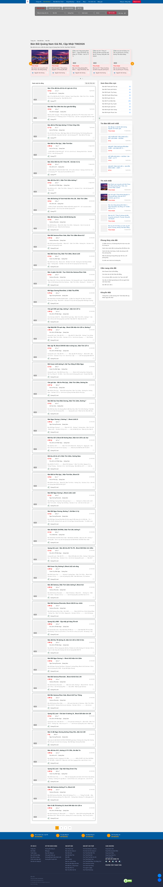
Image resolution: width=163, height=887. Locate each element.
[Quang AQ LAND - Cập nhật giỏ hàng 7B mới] (40, 627)
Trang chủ (38, 1)
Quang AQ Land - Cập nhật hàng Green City (62, 769)
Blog (84, 1)
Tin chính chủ (92, 1)
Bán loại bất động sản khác (72, 863)
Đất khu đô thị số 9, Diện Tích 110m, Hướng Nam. (64, 456)
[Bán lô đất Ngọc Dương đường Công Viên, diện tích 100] (40, 737)
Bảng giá (100, 1)
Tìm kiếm (112, 12)
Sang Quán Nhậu (109, 853)
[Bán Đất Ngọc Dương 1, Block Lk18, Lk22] (40, 498)
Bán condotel (68, 859)
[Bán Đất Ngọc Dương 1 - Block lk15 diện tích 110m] (40, 664)
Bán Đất (67, 857)
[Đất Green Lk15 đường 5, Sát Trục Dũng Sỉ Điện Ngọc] (40, 370)
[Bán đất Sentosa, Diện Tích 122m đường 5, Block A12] (40, 590)
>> (69, 827)
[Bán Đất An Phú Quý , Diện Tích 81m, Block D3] (40, 480)
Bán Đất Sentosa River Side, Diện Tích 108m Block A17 (66, 235)
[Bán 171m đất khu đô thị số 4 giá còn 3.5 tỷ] (40, 94)
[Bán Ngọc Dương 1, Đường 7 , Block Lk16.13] (40, 425)
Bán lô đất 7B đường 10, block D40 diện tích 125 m (65, 805)
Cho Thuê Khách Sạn (88, 859)
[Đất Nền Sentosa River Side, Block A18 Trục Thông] (40, 701)
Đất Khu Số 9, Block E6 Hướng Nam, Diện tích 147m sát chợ (68, 438)
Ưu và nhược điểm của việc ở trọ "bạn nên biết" (115, 277)
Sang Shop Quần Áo (110, 855)
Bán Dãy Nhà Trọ (69, 867)
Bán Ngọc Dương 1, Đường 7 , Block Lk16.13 (63, 419)
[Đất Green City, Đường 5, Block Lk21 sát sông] (40, 572)
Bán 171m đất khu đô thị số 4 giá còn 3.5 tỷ (62, 88)
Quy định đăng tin (49, 853)
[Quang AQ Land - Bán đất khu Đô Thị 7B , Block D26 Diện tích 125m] (40, 554)
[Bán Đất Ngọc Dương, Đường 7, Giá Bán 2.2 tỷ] (40, 517)
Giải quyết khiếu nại (50, 855)
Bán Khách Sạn (69, 848)
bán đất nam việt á (107, 284)
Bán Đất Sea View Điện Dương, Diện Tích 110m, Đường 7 (67, 401)
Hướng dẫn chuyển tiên (51, 859)
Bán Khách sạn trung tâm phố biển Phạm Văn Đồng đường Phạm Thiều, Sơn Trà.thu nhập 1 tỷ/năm (39, 68)
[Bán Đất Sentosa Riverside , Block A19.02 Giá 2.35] (40, 682)
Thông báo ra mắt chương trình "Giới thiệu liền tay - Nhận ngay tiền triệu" (116, 296)
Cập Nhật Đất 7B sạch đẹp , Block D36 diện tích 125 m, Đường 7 (69, 327)
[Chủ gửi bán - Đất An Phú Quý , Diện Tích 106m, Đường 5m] (40, 388)
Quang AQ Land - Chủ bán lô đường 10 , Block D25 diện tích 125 (69, 713)
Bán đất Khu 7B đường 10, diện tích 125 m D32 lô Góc (66, 640)
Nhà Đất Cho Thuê (58, 1)
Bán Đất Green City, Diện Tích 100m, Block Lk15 (64, 254)
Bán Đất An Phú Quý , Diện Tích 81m (60, 143)
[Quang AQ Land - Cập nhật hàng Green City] (40, 774)
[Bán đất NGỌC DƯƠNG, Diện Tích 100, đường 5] (40, 535)
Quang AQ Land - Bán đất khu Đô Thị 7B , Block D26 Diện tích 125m (70, 548)
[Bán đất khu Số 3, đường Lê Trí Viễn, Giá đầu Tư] (40, 756)
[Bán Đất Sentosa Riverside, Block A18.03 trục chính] (40, 609)
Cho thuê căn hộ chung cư (89, 850)
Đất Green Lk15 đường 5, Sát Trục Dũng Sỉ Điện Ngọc (66, 364)
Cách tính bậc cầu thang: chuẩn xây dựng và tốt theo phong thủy (115, 252)
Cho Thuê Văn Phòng (88, 865)
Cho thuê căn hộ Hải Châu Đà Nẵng (112, 274)
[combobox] (58, 13)
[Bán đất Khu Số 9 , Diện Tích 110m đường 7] (40, 186)
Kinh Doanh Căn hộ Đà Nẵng (110, 271)
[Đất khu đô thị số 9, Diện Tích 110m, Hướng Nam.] (40, 462)
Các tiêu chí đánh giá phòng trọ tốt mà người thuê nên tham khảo (115, 280)
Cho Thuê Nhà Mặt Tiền (89, 853)
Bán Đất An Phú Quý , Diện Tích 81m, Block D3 (63, 474)
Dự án (78, 1)
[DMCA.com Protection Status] (128, 881)
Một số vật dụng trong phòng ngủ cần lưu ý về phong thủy (114, 256)
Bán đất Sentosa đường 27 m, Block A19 (61, 787)
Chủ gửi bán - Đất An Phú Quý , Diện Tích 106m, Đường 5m (68, 382)
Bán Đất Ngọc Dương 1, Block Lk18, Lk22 (61, 493)
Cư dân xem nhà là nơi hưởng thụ (111, 260)
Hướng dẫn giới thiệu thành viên (53, 857)
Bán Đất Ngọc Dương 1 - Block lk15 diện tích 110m (65, 658)
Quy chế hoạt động (35, 855)
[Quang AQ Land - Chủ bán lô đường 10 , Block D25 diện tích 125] (40, 719)
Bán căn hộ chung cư (70, 850)
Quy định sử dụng (35, 857)
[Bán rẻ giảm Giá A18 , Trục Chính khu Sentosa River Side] (40, 278)
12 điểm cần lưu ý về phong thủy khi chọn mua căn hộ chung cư (116, 244)
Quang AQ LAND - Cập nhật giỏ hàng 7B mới (63, 621)
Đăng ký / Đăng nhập (125, 1)
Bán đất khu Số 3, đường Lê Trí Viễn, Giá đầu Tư (64, 750)
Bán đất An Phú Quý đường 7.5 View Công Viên (64, 125)
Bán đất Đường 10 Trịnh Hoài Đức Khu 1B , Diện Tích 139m (68, 198)
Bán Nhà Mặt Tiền (69, 855)
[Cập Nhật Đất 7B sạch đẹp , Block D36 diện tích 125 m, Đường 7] (40, 333)
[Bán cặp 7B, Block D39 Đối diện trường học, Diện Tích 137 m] (40, 351)
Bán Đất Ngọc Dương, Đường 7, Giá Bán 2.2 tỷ (63, 511)
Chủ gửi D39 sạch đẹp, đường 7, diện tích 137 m (64, 309)
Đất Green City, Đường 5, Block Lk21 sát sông (63, 566)
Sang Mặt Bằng (109, 857)
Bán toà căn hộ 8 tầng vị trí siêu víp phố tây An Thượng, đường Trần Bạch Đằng (121, 68)
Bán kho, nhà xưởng (70, 861)
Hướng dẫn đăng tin (50, 848)
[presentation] (30, 63)
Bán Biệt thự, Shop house (71, 865)
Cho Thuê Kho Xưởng (88, 863)
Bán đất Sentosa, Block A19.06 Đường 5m (62, 217)
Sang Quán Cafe (109, 848)
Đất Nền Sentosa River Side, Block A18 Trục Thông (65, 695)
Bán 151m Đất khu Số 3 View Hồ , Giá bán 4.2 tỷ (64, 162)
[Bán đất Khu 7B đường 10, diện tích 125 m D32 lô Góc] (40, 645)
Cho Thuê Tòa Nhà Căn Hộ (89, 857)
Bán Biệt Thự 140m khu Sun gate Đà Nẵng (62, 106)
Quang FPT (53, 101)
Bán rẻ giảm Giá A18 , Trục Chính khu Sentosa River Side (67, 272)
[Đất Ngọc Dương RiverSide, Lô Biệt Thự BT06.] (40, 296)
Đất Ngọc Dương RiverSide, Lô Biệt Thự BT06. (63, 290)
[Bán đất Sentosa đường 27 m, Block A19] (40, 793)
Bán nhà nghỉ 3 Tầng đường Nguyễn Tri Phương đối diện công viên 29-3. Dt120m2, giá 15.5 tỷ (60, 68)
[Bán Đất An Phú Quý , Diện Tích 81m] (40, 149)
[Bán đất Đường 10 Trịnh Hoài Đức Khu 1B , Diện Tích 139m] (40, 204)
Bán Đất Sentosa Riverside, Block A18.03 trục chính (65, 603)
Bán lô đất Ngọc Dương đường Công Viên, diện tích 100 (66, 732)
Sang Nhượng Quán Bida (111, 850)
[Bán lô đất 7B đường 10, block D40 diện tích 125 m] (40, 811)
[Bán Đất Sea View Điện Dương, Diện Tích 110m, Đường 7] (40, 406)
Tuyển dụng (33, 853)
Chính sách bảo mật (35, 859)
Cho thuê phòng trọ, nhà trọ (89, 848)
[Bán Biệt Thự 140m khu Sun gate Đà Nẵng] (40, 112)
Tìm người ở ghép (87, 867)
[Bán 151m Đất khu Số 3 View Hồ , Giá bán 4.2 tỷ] (40, 167)
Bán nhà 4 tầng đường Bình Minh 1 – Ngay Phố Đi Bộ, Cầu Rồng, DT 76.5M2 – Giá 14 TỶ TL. (80, 68)
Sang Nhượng (70, 1)
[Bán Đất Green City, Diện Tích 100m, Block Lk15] (40, 259)
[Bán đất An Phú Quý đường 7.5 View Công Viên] (40, 131)
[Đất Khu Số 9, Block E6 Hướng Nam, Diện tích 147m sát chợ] (40, 443)
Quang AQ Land (54, 229)
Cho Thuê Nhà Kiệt (87, 855)
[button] (80, 78)
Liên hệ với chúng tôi (36, 861)
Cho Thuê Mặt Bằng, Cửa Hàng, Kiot (92, 861)
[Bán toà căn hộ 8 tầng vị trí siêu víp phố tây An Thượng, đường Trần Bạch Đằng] (121, 57)
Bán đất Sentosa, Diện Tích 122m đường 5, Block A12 (66, 585)
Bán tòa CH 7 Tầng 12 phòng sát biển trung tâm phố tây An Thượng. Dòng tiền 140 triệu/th (101, 68)
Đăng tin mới (137, 1)
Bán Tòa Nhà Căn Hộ (70, 869)
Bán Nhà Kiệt (68, 853)
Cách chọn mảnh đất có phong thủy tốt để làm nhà (116, 248)
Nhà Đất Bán (46, 1)
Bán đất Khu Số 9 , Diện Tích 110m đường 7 (62, 180)
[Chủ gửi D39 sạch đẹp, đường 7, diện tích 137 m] (40, 314)
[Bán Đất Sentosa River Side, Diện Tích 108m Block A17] (40, 241)
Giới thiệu (33, 850)
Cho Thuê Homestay (88, 869)
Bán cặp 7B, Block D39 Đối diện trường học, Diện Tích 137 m (68, 346)
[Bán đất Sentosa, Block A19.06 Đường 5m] (40, 223)
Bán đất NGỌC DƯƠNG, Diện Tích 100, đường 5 (64, 529)
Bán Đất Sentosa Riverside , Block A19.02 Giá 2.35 (64, 677)
